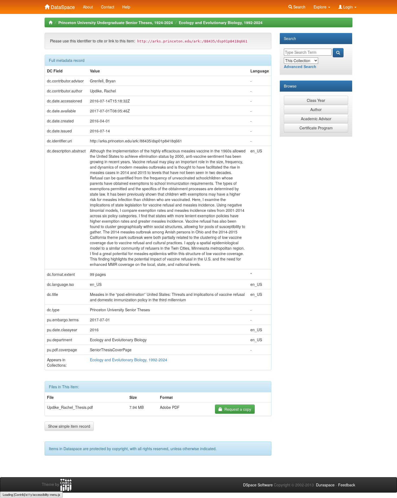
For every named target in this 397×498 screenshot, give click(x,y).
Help (126, 6)
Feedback (346, 484)
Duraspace (325, 484)
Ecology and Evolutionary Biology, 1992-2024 (221, 22)
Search (298, 6)
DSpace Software (258, 484)
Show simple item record (69, 426)
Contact (107, 6)
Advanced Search (300, 66)
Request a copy (236, 409)
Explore (321, 6)
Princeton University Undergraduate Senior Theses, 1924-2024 (115, 22)
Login (348, 6)
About (88, 6)
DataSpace (62, 5)
